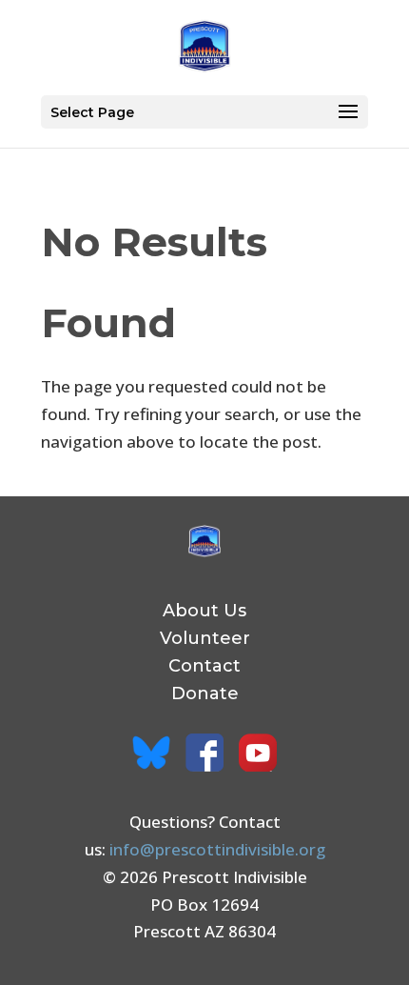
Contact (204, 665)
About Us (204, 610)
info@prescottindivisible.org (217, 849)
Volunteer (205, 638)
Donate (205, 693)
